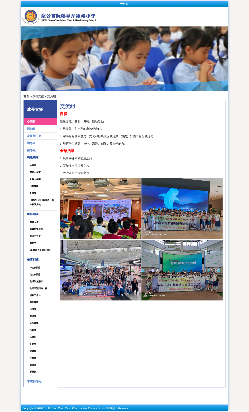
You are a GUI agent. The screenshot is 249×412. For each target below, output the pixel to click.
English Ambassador (40, 250)
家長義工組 (34, 135)
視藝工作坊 (35, 295)
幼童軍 (33, 165)
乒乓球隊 (34, 323)
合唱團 (33, 330)
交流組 (31, 121)
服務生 (33, 243)
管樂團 (33, 364)
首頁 (26, 96)
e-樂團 (33, 344)
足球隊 (33, 309)
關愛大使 (34, 222)
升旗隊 (33, 193)
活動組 (31, 128)
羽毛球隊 (34, 302)
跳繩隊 (33, 351)
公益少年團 (35, 179)
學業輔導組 (34, 381)
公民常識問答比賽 (38, 288)
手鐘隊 (33, 358)
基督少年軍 (35, 172)
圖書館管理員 (36, 229)
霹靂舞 (33, 371)
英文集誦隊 (35, 274)
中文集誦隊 (35, 267)
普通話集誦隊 (36, 281)
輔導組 (31, 150)
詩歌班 (33, 337)
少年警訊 (34, 186)
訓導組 (31, 143)
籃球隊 (33, 316)
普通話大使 (35, 236)
